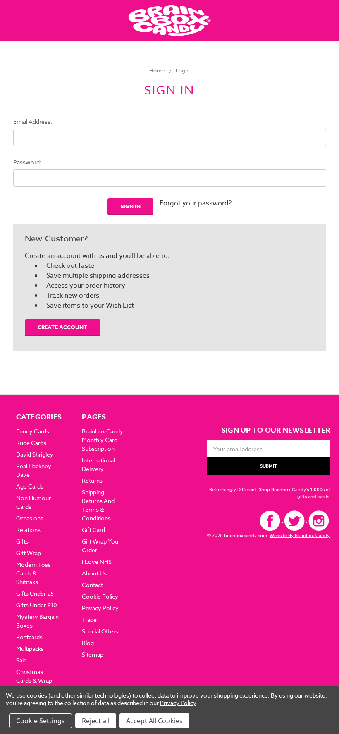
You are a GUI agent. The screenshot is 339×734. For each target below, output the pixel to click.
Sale (21, 660)
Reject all (96, 720)
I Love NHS (97, 562)
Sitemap (92, 654)
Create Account (62, 327)
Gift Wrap (28, 553)
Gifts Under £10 (36, 605)
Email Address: (32, 121)
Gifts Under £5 (35, 593)
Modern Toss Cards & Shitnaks (33, 573)
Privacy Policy (100, 608)
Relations (28, 530)
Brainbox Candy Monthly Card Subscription (102, 439)
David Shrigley (34, 454)
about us (94, 573)
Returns (92, 480)
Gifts (22, 541)
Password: (27, 162)
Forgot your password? (196, 203)
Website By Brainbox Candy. (300, 535)
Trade (89, 619)
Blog (88, 643)
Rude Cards (31, 443)
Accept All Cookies (154, 720)
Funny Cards (32, 431)
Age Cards (29, 486)
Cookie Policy (100, 596)
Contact (92, 585)
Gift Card (93, 530)
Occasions (29, 518)
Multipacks (30, 648)
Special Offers (100, 631)
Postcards (29, 637)
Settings (52, 720)
